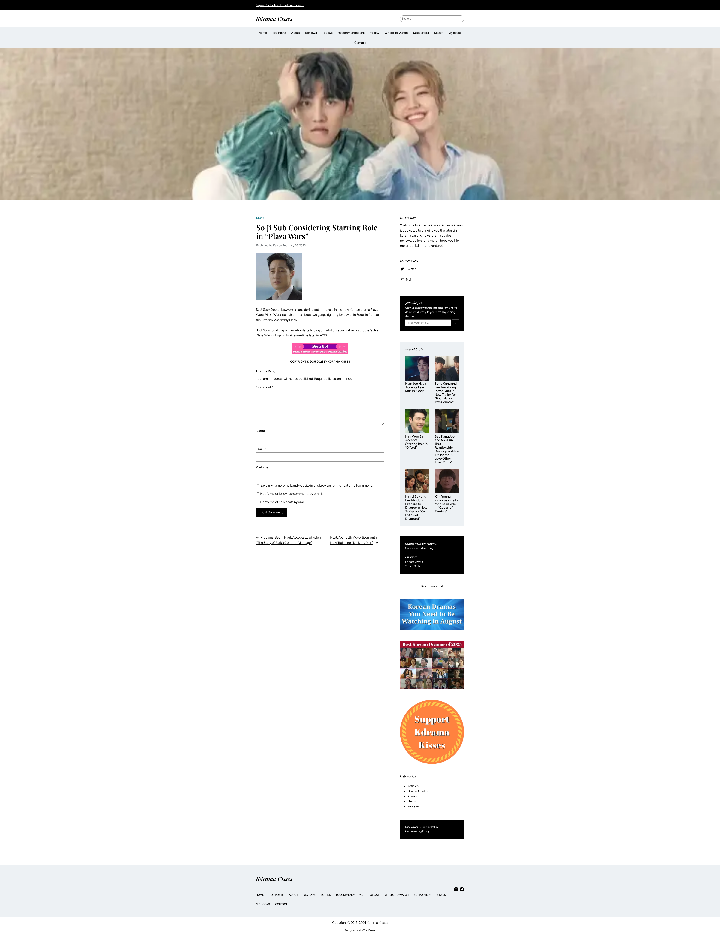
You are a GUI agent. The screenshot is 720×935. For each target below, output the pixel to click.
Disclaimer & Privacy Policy (421, 827)
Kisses (412, 796)
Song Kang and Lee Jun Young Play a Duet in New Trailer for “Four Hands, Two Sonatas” (446, 393)
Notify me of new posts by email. (283, 502)
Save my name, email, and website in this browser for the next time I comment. (316, 485)
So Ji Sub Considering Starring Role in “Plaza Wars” (317, 231)
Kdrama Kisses (274, 18)
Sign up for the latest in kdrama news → (280, 5)
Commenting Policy (417, 831)
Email (261, 449)
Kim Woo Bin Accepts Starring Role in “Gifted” (416, 442)
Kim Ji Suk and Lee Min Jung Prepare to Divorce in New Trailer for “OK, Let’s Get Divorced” (416, 507)
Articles (412, 786)
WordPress (368, 930)
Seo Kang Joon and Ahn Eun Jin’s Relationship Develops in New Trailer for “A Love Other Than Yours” (447, 449)
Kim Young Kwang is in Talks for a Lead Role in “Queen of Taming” (446, 504)
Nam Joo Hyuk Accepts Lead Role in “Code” (415, 387)
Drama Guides (417, 791)
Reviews (413, 806)
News (260, 218)
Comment (264, 387)
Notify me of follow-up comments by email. (291, 494)
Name (261, 431)
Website (262, 467)
